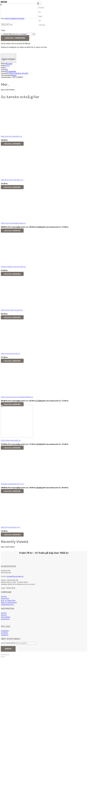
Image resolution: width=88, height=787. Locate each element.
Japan (15, 75)
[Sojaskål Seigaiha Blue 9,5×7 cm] (17, 480)
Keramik (9, 64)
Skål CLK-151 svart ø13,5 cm (10, 527)
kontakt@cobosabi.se (15, 576)
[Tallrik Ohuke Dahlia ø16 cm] (17, 437)
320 (6, 69)
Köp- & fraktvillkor (8, 600)
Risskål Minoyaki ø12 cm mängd (14, 34)
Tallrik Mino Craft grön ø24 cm (12, 310)
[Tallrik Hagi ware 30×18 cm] (17, 350)
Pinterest (4, 633)
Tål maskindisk (11, 71)
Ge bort (4, 615)
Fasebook (4, 635)
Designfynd (5, 619)
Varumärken (5, 617)
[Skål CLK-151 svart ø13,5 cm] (17, 524)
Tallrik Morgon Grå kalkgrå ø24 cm (13, 223)
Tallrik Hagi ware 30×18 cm (10, 353)
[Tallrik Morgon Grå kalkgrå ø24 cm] (17, 220)
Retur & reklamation (9, 602)
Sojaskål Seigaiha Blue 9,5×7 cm (12, 484)
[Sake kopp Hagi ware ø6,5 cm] (17, 133)
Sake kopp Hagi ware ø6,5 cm (11, 136)
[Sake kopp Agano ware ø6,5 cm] (17, 176)
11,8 (8, 66)
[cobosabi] (19, 18)
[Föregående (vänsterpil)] (2, 656)
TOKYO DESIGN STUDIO (18, 73)
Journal (3, 613)
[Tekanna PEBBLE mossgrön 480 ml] (17, 263)
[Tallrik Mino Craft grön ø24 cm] (17, 306)
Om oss (4, 596)
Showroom (5, 598)
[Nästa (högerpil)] (4, 656)
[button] (12, 144)
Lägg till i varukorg (15, 38)
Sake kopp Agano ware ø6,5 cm (12, 180)
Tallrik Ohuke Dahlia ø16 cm (11, 440)
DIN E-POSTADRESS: (8, 643)
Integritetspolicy (7, 604)
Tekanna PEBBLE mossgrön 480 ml (13, 266)
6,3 (5, 67)
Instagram (5, 631)
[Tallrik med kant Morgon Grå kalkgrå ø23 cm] (17, 393)
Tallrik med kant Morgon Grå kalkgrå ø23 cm (17, 397)
